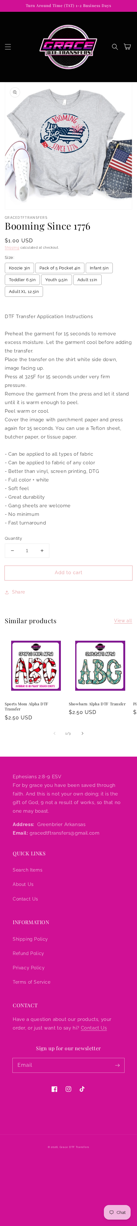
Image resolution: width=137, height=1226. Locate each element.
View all (123, 620)
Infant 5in (99, 268)
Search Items (27, 870)
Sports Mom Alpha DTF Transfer (26, 706)
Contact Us (25, 899)
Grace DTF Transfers (74, 1147)
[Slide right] (83, 733)
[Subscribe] (117, 1065)
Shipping (12, 247)
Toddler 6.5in (22, 279)
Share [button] (18, 592)
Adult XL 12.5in (24, 291)
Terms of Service (32, 982)
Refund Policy (28, 953)
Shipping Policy (30, 939)
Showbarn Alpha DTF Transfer (97, 703)
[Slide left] (54, 733)
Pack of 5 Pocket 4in (60, 268)
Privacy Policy (29, 967)
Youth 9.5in (56, 279)
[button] (8, 47)
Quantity (13, 538)
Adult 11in (87, 279)
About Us (23, 884)
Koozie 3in (19, 268)
